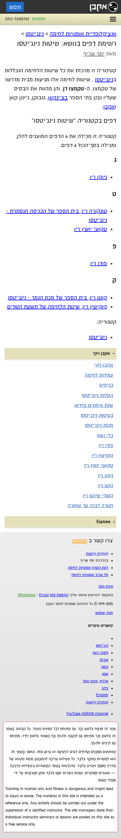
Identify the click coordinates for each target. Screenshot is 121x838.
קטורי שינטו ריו (98, 496)
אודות (104, 660)
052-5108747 (17, 19)
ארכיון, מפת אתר (95, 681)
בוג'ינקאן (58, 97)
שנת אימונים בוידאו (93, 405)
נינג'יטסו (34, 34)
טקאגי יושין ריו (90, 229)
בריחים (106, 385)
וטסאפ (38, 19)
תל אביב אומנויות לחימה (89, 575)
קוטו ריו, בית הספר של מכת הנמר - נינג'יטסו (57, 297)
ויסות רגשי (100, 652)
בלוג (105, 688)
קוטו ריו (105, 486)
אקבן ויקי (104, 365)
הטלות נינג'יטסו (97, 395)
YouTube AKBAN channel (87, 714)
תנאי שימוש (104, 613)
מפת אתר (105, 586)
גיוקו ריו (98, 177)
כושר (104, 666)
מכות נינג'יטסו (99, 425)
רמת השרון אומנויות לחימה (88, 567)
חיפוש (15, 7)
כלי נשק (105, 435)
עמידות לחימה (99, 375)
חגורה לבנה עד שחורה (90, 505)
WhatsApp (26, 595)
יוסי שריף (94, 53)
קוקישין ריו (102, 455)
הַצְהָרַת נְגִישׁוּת (97, 553)
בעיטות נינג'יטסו (97, 415)
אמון (105, 674)
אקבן (109, 106)
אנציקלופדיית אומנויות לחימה (83, 34)
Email (44, 595)
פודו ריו (98, 263)
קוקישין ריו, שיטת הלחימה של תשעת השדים (57, 306)
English (102, 695)
